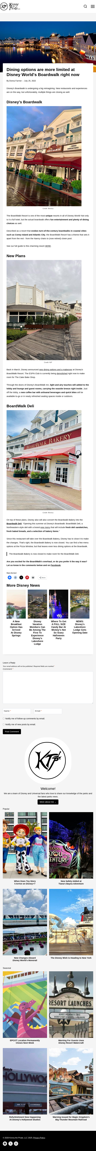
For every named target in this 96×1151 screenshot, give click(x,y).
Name (7, 711)
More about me (47, 802)
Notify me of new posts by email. (20, 724)
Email (38, 711)
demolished (62, 373)
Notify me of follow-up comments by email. (25, 718)
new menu (45, 527)
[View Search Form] (85, 6)
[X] (10, 1143)
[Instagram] (16, 1143)
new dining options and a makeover (55, 369)
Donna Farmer (15, 81)
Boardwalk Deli (14, 523)
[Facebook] (5, 1143)
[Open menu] (92, 6)
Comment (8, 669)
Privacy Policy (39, 1138)
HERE (48, 246)
